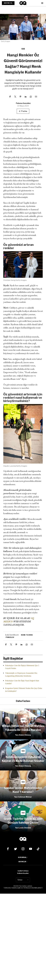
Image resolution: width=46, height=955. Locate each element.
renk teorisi (27, 635)
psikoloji (10, 637)
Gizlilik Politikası (23, 871)
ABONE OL (8, 3)
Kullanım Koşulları (23, 873)
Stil (23, 49)
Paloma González (23, 103)
